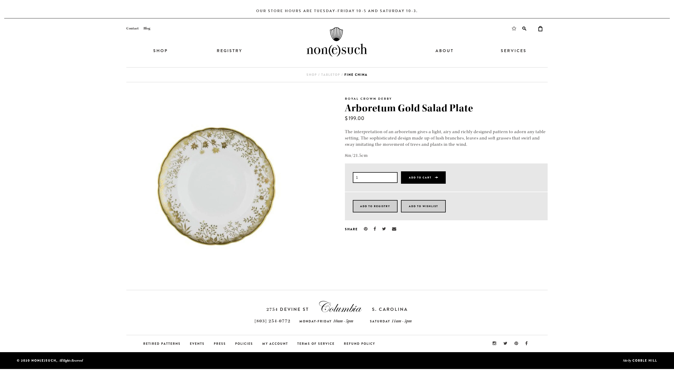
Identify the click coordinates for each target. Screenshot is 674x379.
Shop (160, 51)
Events (197, 343)
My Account (275, 343)
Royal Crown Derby (368, 98)
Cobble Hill (644, 360)
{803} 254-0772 (272, 321)
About (444, 51)
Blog (146, 28)
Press (220, 343)
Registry (229, 51)
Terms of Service (316, 343)
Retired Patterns (162, 343)
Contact (132, 28)
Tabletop (330, 74)
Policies (244, 343)
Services (514, 51)
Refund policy (359, 343)
